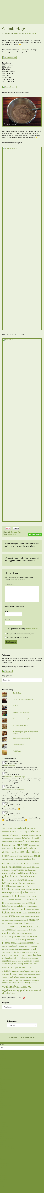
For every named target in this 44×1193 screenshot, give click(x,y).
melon (18, 927)
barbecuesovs (6, 838)
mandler (34, 919)
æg (29, 986)
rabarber (34, 949)
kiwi (27, 903)
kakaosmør (26, 896)
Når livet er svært (5, 1157)
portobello (33, 946)
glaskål (29, 867)
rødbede (37, 955)
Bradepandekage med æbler (22, 738)
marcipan (24, 923)
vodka (18, 983)
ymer (39, 983)
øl (40, 990)
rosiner (5, 955)
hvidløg (12, 886)
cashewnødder (18, 848)
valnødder (28, 980)
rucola (10, 955)
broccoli (6, 845)
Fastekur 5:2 (4, 1177)
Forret (2, 1114)
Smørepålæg (4, 1132)
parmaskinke (7, 936)
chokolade (29, 851)
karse (23, 900)
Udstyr (2, 1171)
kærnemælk (16, 912)
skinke (4, 968)
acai (12, 828)
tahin (17, 977)
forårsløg (5, 867)
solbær (22, 967)
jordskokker (5, 896)
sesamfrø (6, 963)
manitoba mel (13, 924)
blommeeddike (8, 841)
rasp (7, 952)
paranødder (28, 933)
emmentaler (23, 859)
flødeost (36, 863)
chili (20, 852)
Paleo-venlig (4, 1124)
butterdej (31, 845)
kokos (31, 902)
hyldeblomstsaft (20, 889)
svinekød (11, 977)
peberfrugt (21, 939)
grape (21, 870)
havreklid (15, 880)
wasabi (22, 983)
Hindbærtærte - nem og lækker (23, 719)
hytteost (36, 889)
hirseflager (30, 880)
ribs (15, 952)
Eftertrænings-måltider (7, 1112)
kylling (6, 912)
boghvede (31, 842)
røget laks (6, 961)
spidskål (32, 971)
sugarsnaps (27, 974)
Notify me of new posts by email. (17, 637)
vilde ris (5, 983)
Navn (7, 611)
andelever (21, 832)
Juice (1, 1118)
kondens (4, 909)
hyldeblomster (8, 889)
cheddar (6, 851)
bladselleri (25, 838)
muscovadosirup (36, 927)
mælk (10, 929)
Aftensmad (3, 1058)
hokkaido (6, 883)
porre (27, 946)
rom (20, 952)
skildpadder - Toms (30, 964)
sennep (36, 961)
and (17, 832)
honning (15, 883)
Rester (2, 1128)
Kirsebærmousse (9, 766)
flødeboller (29, 863)
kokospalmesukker (29, 906)
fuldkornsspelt (15, 867)
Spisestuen (22, 12)
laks (3, 916)
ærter (31, 990)
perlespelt (24, 943)
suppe (38, 974)
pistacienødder (17, 946)
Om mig (2, 1190)
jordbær (25, 892)
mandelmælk (22, 920)
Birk (19, 838)
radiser (4, 952)
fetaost (13, 863)
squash (8, 974)
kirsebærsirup (21, 903)
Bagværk (14, 532)
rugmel (30, 955)
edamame (15, 859)
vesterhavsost (35, 980)
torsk (34, 977)
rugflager (16, 955)
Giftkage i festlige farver (21, 712)
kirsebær (6, 903)
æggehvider (22, 990)
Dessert (2, 1095)
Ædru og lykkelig (6, 1147)
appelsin (30, 831)
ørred (13, 993)
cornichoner (13, 856)
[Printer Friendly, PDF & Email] (35, 534)
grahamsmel (6, 870)
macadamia (25, 916)
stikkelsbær (19, 974)
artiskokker (38, 832)
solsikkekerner (8, 971)
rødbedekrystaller (10, 958)
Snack (2, 1134)
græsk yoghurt (9, 872)
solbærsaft (28, 968)
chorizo (39, 852)
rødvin (36, 958)
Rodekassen (4, 1175)
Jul (1, 1169)
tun (17, 980)
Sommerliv (3, 1159)
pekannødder (8, 942)
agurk (16, 828)
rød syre (31, 958)
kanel (12, 900)
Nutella (33, 930)
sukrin (34, 974)
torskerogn (5, 980)
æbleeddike (22, 987)
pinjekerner (6, 946)
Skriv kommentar (30, 33)
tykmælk (21, 980)
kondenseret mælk (16, 909)
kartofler (29, 899)
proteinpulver (8, 949)
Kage (19, 532)
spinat (38, 971)
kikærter (38, 900)
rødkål (20, 958)
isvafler (18, 892)
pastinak (33, 936)
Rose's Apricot (26, 952)
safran (19, 961)
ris (18, 952)
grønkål (20, 873)
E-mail (7, 620)
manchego (13, 920)
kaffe (12, 896)
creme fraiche (23, 856)
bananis (23, 50)
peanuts (13, 940)
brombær (13, 845)
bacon (32, 835)
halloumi (17, 877)
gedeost (24, 867)
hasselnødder (27, 876)
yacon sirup (34, 983)
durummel (6, 859)
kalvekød (33, 896)
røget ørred (14, 961)
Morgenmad (4, 1122)
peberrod (30, 940)
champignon (30, 848)
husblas (23, 883)
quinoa (27, 949)
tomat (29, 977)
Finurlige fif (4, 1173)
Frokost (2, 1116)
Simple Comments (31, 629)
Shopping (3, 1186)
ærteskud (35, 990)
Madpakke (3, 1120)
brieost (37, 842)
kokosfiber (6, 906)
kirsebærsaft (13, 903)
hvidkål (5, 886)
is (15, 893)
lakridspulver (34, 912)
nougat (24, 930)
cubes (31, 856)
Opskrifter (16, 706)
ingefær (11, 892)
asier (3, 835)
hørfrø (5, 892)
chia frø (14, 852)
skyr (9, 968)
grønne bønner (30, 873)
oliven (14, 933)
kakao (10, 534)
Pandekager (4, 1126)
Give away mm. (5, 1184)
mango (4, 924)
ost (18, 933)
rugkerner (22, 955)
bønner (9, 848)
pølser (21, 949)
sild (17, 964)
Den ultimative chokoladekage (23, 699)
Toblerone (22, 977)
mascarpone (6, 927)
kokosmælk (16, 906)
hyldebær (29, 889)
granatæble (15, 870)
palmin (22, 933)
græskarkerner (30, 870)
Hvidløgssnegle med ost (21, 725)
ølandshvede (7, 993)
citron (5, 855)
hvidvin (27, 886)
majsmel (5, 920)
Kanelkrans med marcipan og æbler (16, 807)
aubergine (17, 835)
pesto (37, 943)
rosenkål (34, 952)
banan (38, 835)
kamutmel (6, 900)
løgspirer (18, 916)
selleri (29, 961)
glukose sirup (35, 867)
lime (10, 915)
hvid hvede (31, 883)
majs (38, 916)
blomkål (35, 838)
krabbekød (29, 909)
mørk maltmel (17, 930)
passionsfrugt (25, 936)
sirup (21, 963)
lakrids (24, 913)
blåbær (24, 841)
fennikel (31, 859)
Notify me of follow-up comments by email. (21, 634)
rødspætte (26, 958)
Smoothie (3, 1130)
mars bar (31, 923)
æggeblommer (9, 990)
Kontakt (2, 1192)
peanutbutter (6, 940)
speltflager (24, 971)
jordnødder (33, 892)
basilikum (14, 838)
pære (16, 949)
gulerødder (8, 876)
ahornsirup (24, 828)
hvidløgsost (19, 886)
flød (17, 863)
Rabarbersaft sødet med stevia (14, 790)
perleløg (17, 943)
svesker (4, 977)
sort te (17, 971)
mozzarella (26, 926)
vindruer (12, 982)
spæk (3, 974)
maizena (33, 916)
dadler (37, 855)
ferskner (5, 863)
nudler (29, 930)
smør (14, 534)
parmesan (16, 936)
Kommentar (9, 585)
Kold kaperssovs (18, 744)
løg (14, 916)
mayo (13, 926)
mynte (4, 930)
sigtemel (13, 964)
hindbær (22, 879)
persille (31, 942)
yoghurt (7, 986)
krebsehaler (35, 909)
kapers (18, 899)
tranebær (12, 980)
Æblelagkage (17, 693)
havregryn (7, 880)
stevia (14, 974)
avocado (24, 835)
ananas (12, 831)
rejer (11, 952)
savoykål (24, 961)
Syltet (2, 1136)
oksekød (6, 932)
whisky (27, 983)
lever (6, 916)
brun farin (22, 844)
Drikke (2, 1110)
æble (15, 986)
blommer (17, 841)
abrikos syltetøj (6, 828)
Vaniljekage (17, 751)
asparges (9, 835)
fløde (22, 863)
